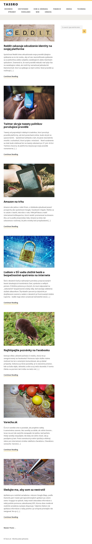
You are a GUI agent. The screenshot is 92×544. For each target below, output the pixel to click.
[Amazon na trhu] (29, 180)
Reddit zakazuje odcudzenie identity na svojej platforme (28, 47)
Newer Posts (10, 528)
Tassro (11, 4)
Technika (81, 9)
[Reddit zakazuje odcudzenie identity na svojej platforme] (29, 33)
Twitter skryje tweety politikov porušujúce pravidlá (23, 125)
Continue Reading (11, 76)
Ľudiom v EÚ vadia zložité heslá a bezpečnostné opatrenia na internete (27, 273)
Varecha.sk (10, 422)
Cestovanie (23, 9)
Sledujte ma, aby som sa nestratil (24, 489)
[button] (84, 31)
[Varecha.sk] (29, 401)
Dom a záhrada (41, 9)
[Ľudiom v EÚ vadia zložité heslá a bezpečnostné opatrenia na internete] (29, 252)
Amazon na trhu (14, 201)
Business (9, 9)
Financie (57, 9)
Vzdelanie (25, 12)
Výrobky (12, 12)
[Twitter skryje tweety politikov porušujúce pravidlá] (29, 103)
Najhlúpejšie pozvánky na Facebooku (27, 350)
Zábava (48, 12)
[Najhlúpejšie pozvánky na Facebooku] (29, 329)
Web (37, 12)
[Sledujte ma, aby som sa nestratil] (29, 472)
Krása (69, 9)
